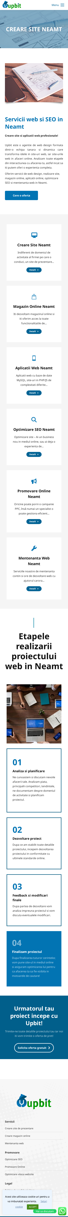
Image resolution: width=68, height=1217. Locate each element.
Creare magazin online (17, 1135)
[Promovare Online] (34, 501)
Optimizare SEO (13, 1159)
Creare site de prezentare (19, 1128)
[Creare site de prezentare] (34, 252)
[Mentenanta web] (34, 568)
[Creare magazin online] (34, 314)
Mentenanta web (14, 1143)
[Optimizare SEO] (34, 437)
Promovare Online (15, 1166)
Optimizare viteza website (19, 1174)
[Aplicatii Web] (34, 375)
